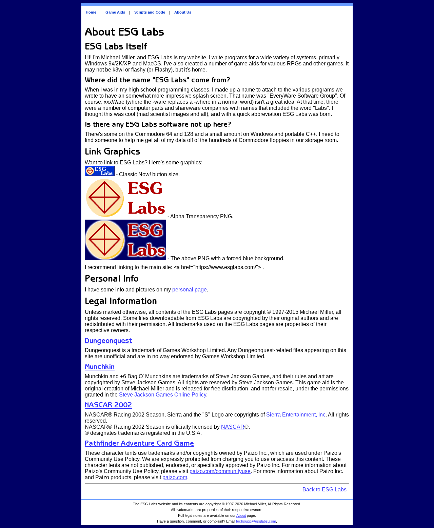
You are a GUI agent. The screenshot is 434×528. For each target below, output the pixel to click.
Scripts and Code (149, 12)
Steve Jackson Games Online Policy (162, 395)
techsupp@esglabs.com (256, 521)
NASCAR (232, 427)
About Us (182, 12)
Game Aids (115, 12)
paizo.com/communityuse (220, 471)
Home (91, 12)
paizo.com (174, 477)
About (241, 515)
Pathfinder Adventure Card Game (139, 443)
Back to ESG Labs (324, 489)
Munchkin (100, 366)
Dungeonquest (108, 340)
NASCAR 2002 (108, 405)
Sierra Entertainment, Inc (296, 415)
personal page (189, 289)
